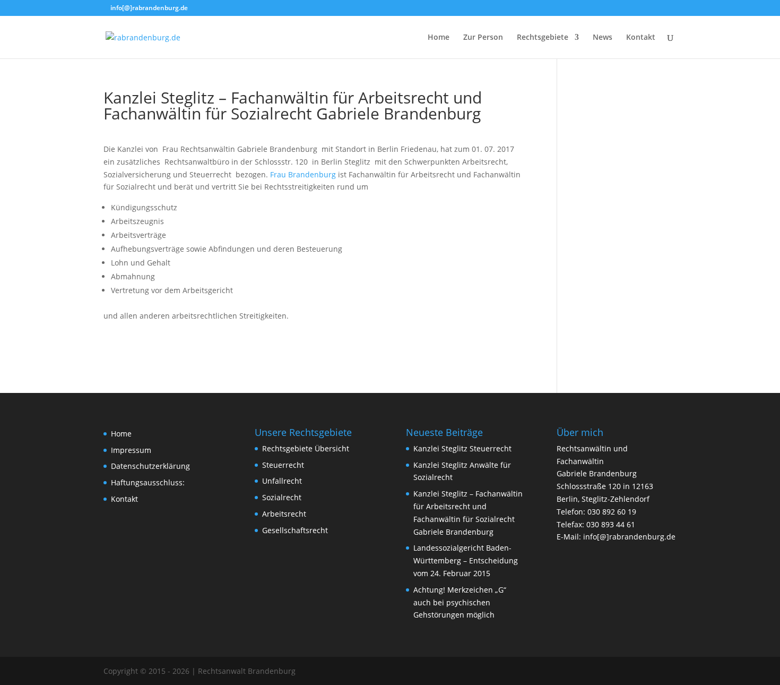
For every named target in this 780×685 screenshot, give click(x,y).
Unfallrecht (282, 481)
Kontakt (640, 37)
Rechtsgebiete (542, 37)
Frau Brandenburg (303, 174)
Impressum (131, 450)
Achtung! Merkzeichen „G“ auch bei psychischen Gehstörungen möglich (459, 602)
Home (438, 37)
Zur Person (483, 37)
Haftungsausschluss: (148, 482)
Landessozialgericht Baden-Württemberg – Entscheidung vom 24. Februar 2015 (465, 560)
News (602, 37)
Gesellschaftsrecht (295, 530)
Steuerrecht (283, 465)
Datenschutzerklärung (150, 466)
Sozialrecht (281, 497)
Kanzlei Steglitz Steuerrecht (462, 448)
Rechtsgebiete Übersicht (305, 448)
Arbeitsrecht (284, 514)
